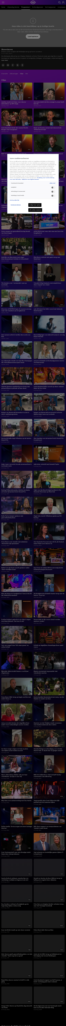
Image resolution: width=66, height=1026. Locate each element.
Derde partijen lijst (14, 200)
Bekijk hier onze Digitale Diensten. (30, 179)
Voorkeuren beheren (16, 204)
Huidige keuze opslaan (34, 204)
